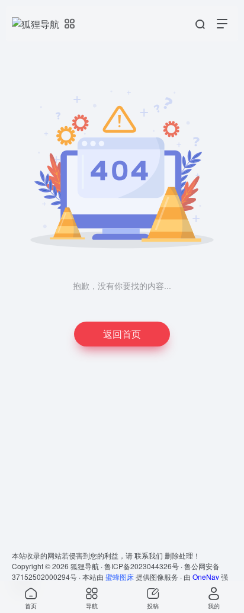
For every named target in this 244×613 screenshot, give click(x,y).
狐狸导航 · (87, 566)
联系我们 (148, 555)
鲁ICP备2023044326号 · (144, 566)
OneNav (205, 577)
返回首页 (122, 334)
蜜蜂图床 (119, 577)
